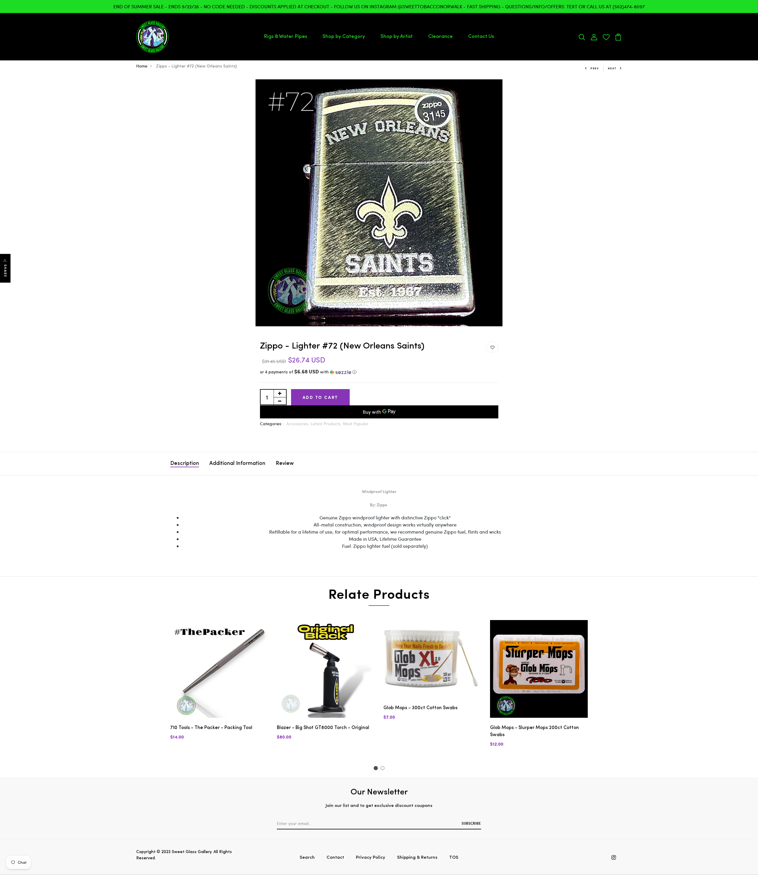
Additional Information (237, 463)
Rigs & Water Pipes (285, 36)
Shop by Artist (396, 36)
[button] (379, 372)
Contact (335, 857)
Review (285, 463)
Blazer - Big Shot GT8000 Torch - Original (323, 727)
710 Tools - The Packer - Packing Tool (211, 727)
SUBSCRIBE (471, 823)
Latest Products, (327, 423)
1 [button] (376, 769)
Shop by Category (343, 36)
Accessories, (298, 423)
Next (612, 68)
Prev (594, 68)
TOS (453, 857)
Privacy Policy (370, 857)
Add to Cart (320, 397)
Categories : (272, 423)
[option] (379, 202)
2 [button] (384, 769)
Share (5, 270)
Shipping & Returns (417, 857)
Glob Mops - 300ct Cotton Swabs (420, 708)
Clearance (440, 36)
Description (184, 463)
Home (141, 66)
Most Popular (356, 423)
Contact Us (481, 36)
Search (307, 857)
